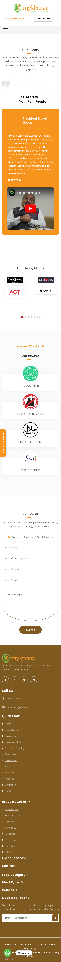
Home (8, 724)
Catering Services (14, 736)
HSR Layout (11, 840)
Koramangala (11, 809)
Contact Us (43, 18)
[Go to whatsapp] (7, 953)
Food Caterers (12, 730)
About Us (9, 779)
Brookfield (10, 846)
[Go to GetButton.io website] (8, 959)
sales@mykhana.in (18, 707)
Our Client (10, 772)
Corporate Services (22, 537)
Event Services (45, 537)
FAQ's (8, 791)
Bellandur (10, 821)
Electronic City (12, 815)
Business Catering (14, 742)
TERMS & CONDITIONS (13, 944)
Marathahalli (11, 828)
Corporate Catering (14, 748)
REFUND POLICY (32, 944)
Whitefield (10, 834)
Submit (30, 630)
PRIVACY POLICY (48, 944)
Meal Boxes (11, 760)
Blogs (8, 766)
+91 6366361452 (17, 698)
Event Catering (12, 754)
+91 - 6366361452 (3, 443)
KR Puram (10, 852)
